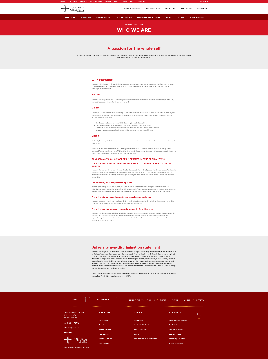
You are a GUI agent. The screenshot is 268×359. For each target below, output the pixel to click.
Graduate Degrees (176, 325)
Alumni (108, 1)
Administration (103, 17)
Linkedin (187, 300)
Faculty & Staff (96, 1)
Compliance (138, 320)
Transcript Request (176, 343)
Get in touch (103, 300)
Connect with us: (136, 300)
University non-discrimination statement (126, 247)
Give (132, 1)
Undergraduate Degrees (178, 320)
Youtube (175, 300)
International (104, 343)
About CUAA (202, 8)
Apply (64, 1)
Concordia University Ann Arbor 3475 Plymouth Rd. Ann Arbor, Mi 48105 (74, 315)
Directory (141, 1)
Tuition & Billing (105, 329)
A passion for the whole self (134, 48)
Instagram (200, 300)
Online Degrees (175, 334)
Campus (138, 313)
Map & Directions (140, 329)
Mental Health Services (142, 325)
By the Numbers (197, 17)
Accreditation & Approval (148, 17)
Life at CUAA (170, 8)
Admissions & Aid (153, 8)
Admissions (105, 313)
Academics (175, 313)
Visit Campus (186, 8)
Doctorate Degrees (176, 329)
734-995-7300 (71, 323)
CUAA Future (70, 17)
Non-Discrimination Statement (145, 339)
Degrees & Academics (131, 8)
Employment (68, 332)
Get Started (103, 320)
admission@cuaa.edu (71, 328)
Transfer (102, 325)
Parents (83, 1)
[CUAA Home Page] (72, 9)
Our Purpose (102, 79)
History (169, 17)
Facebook (151, 300)
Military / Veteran (105, 339)
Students (73, 1)
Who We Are (86, 17)
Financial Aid (103, 334)
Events (124, 1)
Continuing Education (177, 339)
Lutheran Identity (124, 17)
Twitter (163, 300)
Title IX (136, 334)
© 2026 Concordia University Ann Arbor (76, 347)
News (116, 1)
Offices (181, 17)
